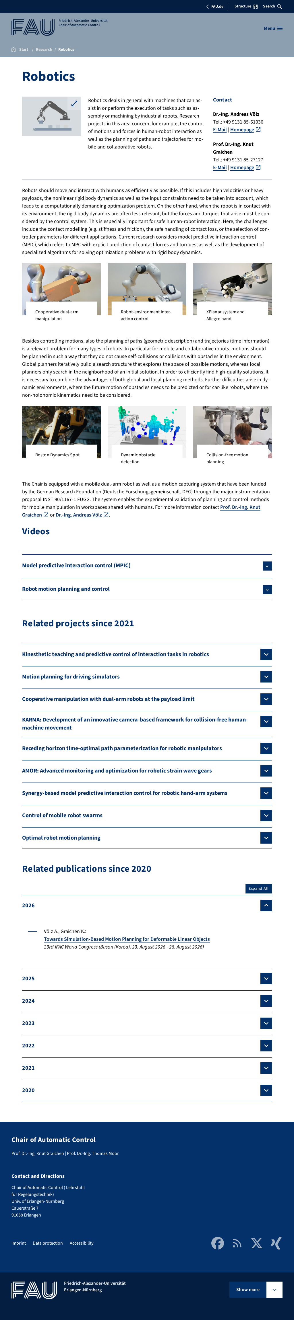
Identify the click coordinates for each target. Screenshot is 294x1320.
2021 (28, 1068)
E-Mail (220, 129)
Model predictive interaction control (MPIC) (76, 566)
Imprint (18, 1243)
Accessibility (81, 1243)
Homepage (242, 129)
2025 (28, 979)
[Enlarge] (93, 270)
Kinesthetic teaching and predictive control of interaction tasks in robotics (115, 654)
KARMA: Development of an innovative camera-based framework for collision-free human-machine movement (135, 724)
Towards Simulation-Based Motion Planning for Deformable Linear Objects (127, 939)
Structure (243, 6)
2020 (28, 1090)
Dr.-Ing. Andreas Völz (79, 515)
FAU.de (217, 6)
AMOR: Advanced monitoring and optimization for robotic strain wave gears (117, 771)
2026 (28, 905)
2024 (28, 1001)
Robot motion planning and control (66, 589)
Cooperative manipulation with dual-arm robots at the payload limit (108, 699)
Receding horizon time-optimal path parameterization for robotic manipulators (122, 748)
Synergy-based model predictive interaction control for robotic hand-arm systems (124, 793)
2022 (28, 1046)
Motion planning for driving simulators (71, 677)
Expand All (259, 888)
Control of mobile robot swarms (62, 815)
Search (269, 6)
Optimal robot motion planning (61, 838)
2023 (28, 1023)
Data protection (48, 1243)
